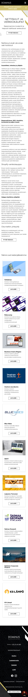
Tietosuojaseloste (20, 681)
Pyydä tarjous (13, 32)
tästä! (15, 8)
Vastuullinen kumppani (8, 681)
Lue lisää (13, 289)
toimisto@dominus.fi (14, 650)
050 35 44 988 (16, 644)
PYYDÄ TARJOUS (8, 239)
